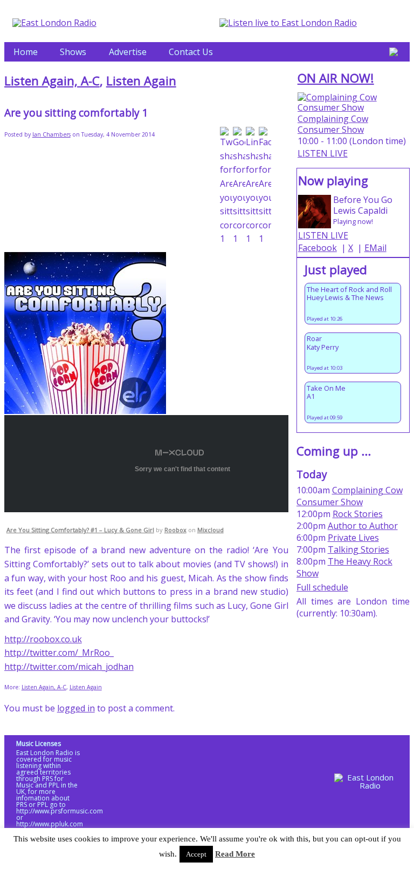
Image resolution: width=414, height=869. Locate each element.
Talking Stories (358, 549)
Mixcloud (210, 530)
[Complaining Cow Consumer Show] (353, 107)
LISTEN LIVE (323, 153)
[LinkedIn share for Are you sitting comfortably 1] (252, 186)
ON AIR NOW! (336, 78)
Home (25, 52)
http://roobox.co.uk (43, 639)
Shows (73, 52)
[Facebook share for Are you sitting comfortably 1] (265, 186)
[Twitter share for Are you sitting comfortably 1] (226, 186)
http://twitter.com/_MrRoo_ (59, 652)
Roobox (175, 530)
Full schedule (322, 587)
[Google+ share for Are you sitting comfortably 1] (239, 186)
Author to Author (363, 526)
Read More (235, 854)
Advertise (128, 52)
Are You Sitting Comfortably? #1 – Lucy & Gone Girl (80, 530)
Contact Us (191, 52)
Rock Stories (358, 514)
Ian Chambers (51, 134)
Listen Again (141, 80)
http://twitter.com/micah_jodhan (69, 667)
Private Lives (353, 538)
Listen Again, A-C (52, 80)
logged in (76, 708)
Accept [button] (196, 854)
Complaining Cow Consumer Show (333, 124)
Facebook (317, 248)
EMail (375, 248)
